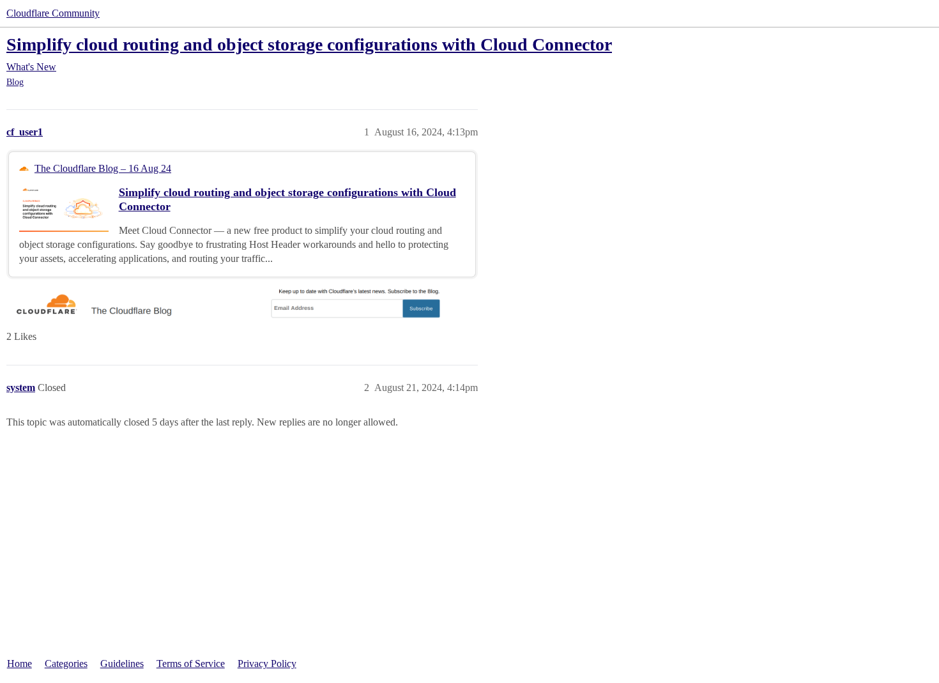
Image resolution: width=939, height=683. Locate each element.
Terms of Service (190, 663)
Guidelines (122, 663)
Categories (66, 663)
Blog (15, 82)
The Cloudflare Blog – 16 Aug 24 (102, 168)
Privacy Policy (267, 663)
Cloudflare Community (53, 13)
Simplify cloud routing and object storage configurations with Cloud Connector (309, 44)
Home (19, 663)
